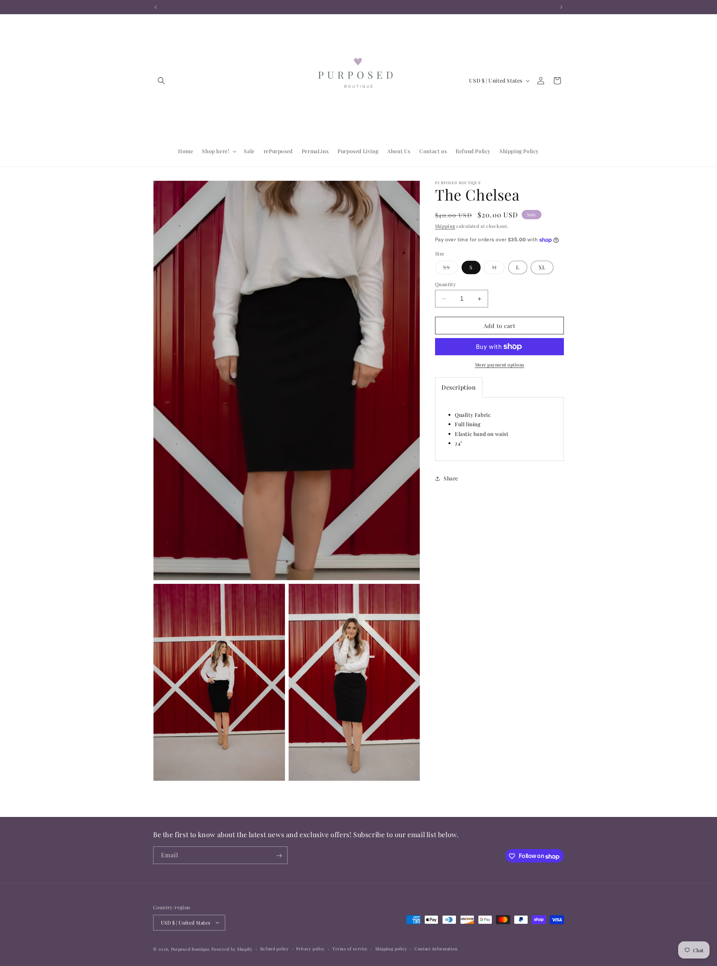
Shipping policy (391, 948)
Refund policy (274, 948)
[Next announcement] (561, 7)
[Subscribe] (279, 855)
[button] (161, 80)
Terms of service (350, 948)
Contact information (436, 948)
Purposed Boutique (190, 948)
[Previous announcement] (156, 7)
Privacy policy (310, 948)
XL (542, 267)
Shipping (445, 226)
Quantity (445, 284)
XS (450, 268)
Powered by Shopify (232, 948)
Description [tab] (458, 387)
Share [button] (451, 478)
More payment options (499, 365)
